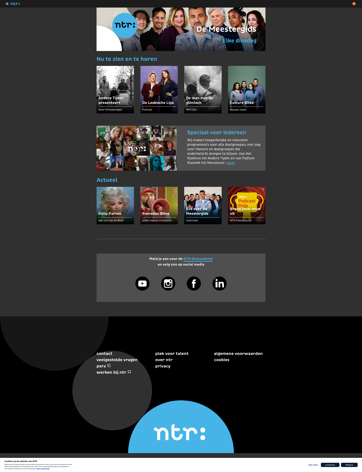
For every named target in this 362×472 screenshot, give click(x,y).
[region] (137, 148)
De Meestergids (226, 29)
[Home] (15, 4)
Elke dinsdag (239, 40)
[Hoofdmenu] (7, 4)
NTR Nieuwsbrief (198, 258)
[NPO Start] (354, 5)
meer (230, 163)
